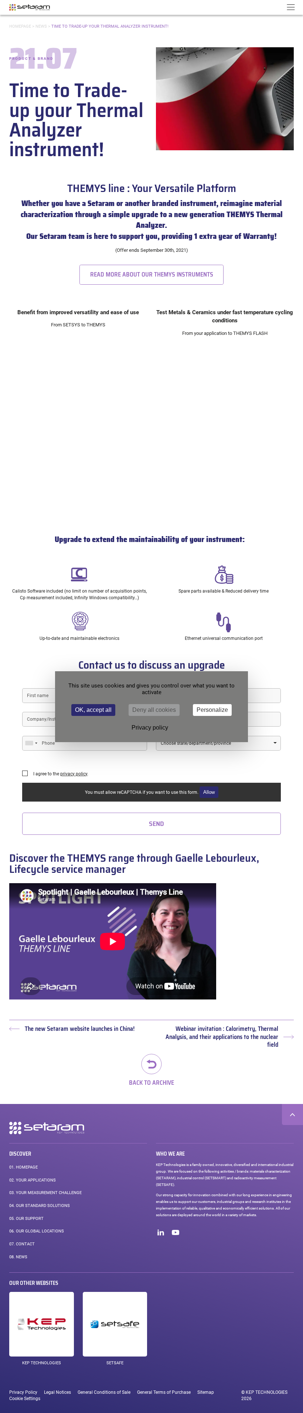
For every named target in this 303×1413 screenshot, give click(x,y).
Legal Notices (57, 1392)
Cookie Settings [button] (24, 1398)
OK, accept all (93, 710)
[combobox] (31, 743)
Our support (26, 1218)
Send (156, 824)
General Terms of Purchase (164, 1392)
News (41, 26)
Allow (209, 792)
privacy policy (73, 773)
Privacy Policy (23, 1392)
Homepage (20, 26)
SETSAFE (114, 1363)
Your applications (32, 1180)
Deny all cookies (154, 710)
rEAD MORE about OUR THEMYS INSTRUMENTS (151, 274)
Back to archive (151, 1082)
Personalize (212, 710)
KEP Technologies (41, 1363)
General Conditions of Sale (104, 1392)
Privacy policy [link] (150, 727)
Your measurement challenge (45, 1192)
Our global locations (36, 1231)
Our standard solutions (39, 1205)
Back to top (292, 1114)
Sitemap (205, 1392)
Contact (22, 1244)
